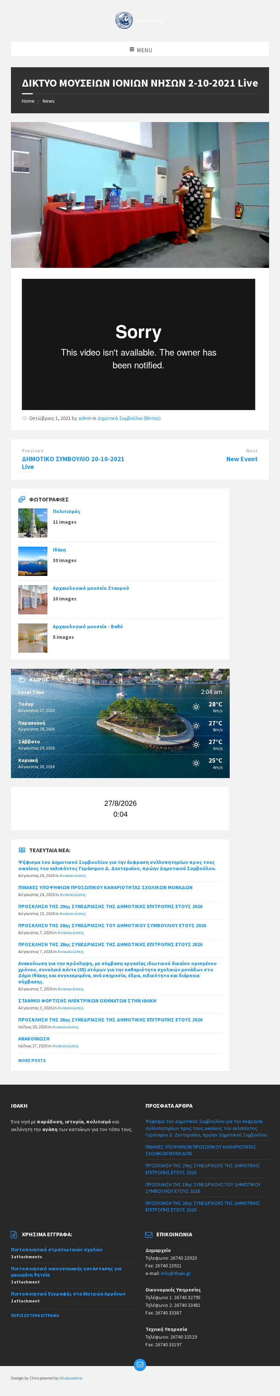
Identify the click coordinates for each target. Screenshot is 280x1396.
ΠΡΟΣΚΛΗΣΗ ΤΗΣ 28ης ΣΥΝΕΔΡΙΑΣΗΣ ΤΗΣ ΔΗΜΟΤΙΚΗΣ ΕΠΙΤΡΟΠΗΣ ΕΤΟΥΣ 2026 (110, 944)
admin (85, 418)
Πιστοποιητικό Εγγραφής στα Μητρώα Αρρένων (68, 1293)
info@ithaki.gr (176, 1273)
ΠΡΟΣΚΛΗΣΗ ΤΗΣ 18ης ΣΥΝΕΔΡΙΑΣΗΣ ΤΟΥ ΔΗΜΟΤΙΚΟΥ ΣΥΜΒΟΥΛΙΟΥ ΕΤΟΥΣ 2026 (112, 925)
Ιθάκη (59, 549)
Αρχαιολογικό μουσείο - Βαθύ (88, 626)
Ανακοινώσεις (73, 875)
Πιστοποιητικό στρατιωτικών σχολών (56, 1249)
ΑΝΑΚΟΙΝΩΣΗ (34, 1038)
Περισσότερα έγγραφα (35, 1315)
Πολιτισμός (66, 511)
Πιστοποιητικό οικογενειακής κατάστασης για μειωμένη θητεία (66, 1271)
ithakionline (70, 1378)
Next (252, 451)
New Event (242, 459)
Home (28, 101)
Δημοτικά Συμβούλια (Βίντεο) (129, 418)
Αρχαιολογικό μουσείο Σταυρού (91, 588)
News (49, 101)
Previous (32, 451)
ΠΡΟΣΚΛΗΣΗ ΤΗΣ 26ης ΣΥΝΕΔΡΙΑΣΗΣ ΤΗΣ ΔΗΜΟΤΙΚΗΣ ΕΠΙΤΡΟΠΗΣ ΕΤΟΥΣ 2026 (110, 1019)
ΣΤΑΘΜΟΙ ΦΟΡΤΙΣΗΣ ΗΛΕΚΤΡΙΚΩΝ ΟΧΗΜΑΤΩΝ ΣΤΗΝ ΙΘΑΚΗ (87, 1000)
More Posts (32, 1060)
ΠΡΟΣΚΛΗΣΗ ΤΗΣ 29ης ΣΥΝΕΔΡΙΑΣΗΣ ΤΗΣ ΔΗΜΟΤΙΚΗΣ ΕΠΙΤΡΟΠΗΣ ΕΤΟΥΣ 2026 (110, 906)
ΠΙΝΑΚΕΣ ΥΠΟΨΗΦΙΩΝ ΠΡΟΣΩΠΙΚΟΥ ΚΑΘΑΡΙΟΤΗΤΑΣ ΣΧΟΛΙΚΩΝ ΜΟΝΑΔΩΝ (105, 887)
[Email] (140, 1365)
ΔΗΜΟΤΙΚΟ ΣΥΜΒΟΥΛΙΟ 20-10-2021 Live (73, 463)
